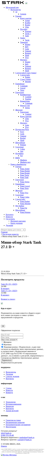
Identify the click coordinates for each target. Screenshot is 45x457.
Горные (18, 16)
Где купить (10, 219)
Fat (21, 156)
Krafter (27, 23)
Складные (19, 147)
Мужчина (7, 345)
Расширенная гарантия (15, 422)
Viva (27, 58)
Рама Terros (24, 182)
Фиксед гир (25, 106)
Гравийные (19, 84)
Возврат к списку (8, 299)
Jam (21, 151)
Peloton (23, 145)
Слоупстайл (25, 75)
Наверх (4, 446)
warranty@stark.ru (24, 440)
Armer (27, 20)
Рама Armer (25, 169)
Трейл (22, 38)
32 (16, 12)
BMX (17, 158)
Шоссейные (20, 143)
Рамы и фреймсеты (18, 164)
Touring (28, 99)
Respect (28, 53)
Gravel (22, 88)
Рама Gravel (25, 186)
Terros (27, 108)
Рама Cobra (24, 197)
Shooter (28, 82)
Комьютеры (25, 101)
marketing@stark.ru (26, 437)
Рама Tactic (24, 175)
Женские (19, 110)
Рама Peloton (25, 212)
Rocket (23, 138)
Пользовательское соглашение (18, 425)
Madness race (25, 162)
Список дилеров (12, 376)
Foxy (22, 132)
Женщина (7, 342)
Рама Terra (24, 188)
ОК (3, 326)
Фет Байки (19, 206)
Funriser (28, 31)
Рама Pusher (25, 201)
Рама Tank (24, 177)
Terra (22, 90)
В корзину (5, 288)
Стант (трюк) (25, 79)
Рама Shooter (25, 204)
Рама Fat (23, 208)
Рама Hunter (25, 171)
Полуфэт (23, 29)
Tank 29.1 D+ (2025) (9, 284)
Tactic (27, 40)
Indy (26, 47)
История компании (13, 404)
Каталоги (9, 214)
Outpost (28, 51)
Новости (9, 217)
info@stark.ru (6, 433)
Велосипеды (16, 10)
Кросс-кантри (25, 18)
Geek (22, 134)
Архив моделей (12, 411)
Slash (27, 55)
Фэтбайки (19, 153)
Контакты (10, 379)
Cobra (22, 149)
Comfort (28, 97)
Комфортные (25, 95)
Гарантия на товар (13, 420)
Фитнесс (23, 60)
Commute (24, 86)
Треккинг (24, 42)
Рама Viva (24, 193)
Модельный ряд (12, 7)
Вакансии (10, 406)
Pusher (27, 77)
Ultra (27, 27)
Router (27, 25)
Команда (9, 392)
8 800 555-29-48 (7, 435)
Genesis (23, 14)
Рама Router (25, 173)
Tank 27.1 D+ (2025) (9, 291)
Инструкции (11, 427)
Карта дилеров (17, 223)
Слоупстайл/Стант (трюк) (25, 73)
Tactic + (28, 34)
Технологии (11, 402)
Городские (19, 92)
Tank (27, 36)
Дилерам (9, 225)
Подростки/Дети (22, 129)
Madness (23, 160)
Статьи (9, 388)
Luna (27, 49)
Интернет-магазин (18, 221)
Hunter (27, 44)
